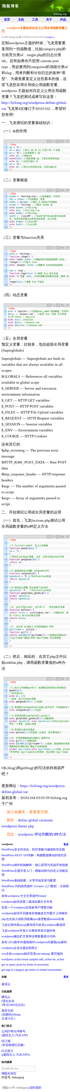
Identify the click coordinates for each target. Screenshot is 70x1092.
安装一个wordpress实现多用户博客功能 (26, 907)
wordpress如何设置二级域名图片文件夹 (26, 901)
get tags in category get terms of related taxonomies (31, 969)
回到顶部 (35, 1087)
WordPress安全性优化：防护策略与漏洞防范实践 (33, 849)
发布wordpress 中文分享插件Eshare (23, 895)
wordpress (49, 37)
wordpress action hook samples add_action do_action (32, 959)
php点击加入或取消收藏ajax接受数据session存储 (32, 919)
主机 (21, 19)
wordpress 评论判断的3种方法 (42, 834)
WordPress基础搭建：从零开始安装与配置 (28, 880)
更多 (66, 844)
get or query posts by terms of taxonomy (25, 964)
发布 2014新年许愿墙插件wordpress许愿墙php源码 (34, 942)
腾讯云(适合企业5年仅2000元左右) (13, 1000)
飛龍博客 (10, 6)
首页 (7, 19)
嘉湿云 (5, 984)
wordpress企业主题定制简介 (19, 948)
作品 (63, 19)
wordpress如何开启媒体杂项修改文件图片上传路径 (34, 913)
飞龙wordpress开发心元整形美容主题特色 (28, 930)
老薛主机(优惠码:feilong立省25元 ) (10, 1014)
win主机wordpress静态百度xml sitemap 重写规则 (32, 953)
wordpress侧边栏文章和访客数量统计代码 (28, 936)
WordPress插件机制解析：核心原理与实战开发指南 (34, 865)
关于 (49, 19)
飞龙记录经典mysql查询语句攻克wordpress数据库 (33, 924)
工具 (35, 19)
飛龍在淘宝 (8, 1073)
